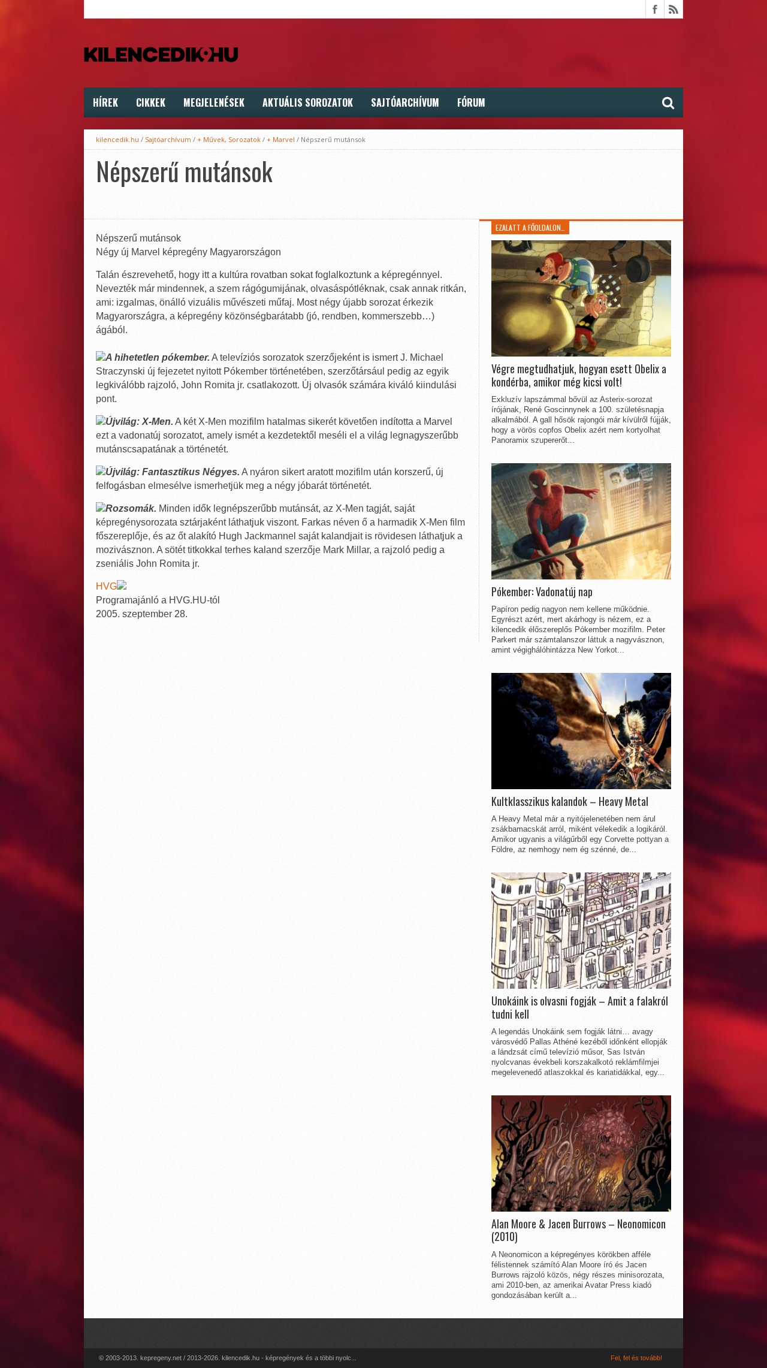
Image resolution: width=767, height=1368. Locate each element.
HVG (106, 586)
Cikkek (150, 102)
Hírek (105, 102)
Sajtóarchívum (405, 102)
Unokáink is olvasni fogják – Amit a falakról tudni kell (579, 1007)
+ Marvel (281, 139)
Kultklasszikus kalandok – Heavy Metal (569, 801)
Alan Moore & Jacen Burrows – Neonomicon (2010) (578, 1230)
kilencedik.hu (117, 139)
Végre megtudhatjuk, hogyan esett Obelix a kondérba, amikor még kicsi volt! (578, 375)
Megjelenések (213, 102)
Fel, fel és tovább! (636, 1357)
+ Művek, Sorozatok (229, 139)
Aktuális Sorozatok (307, 102)
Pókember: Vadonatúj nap (542, 592)
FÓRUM (471, 102)
